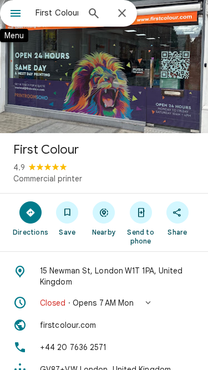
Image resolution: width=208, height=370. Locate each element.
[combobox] (56, 12)
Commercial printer (47, 179)
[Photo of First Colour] (104, 66)
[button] (104, 303)
